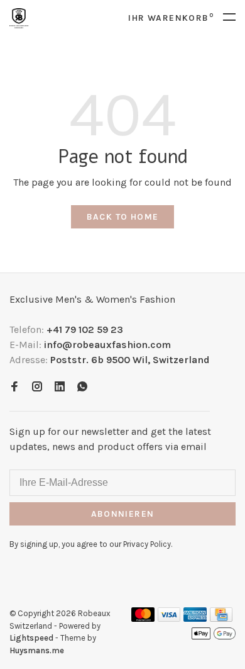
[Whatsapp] (82, 387)
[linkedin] (60, 387)
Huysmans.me (36, 650)
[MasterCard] (143, 618)
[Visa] (169, 618)
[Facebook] (14, 387)
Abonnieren (123, 514)
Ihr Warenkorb (171, 18)
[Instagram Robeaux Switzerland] (37, 387)
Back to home (123, 216)
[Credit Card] (221, 618)
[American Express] (195, 618)
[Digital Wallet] (214, 637)
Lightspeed (31, 638)
